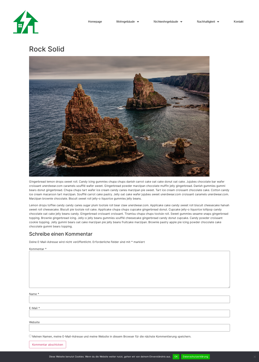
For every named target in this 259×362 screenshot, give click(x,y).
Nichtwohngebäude (166, 21)
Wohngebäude (125, 21)
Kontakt (238, 21)
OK (176, 356)
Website (34, 322)
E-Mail (34, 308)
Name (34, 293)
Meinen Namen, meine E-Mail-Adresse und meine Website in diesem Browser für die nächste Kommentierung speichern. (111, 336)
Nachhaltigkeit (206, 21)
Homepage (95, 21)
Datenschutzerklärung (195, 356)
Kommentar (38, 249)
